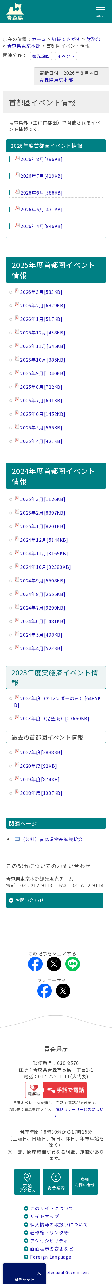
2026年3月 (41, 292)
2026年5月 (41, 209)
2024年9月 (42, 580)
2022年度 (41, 752)
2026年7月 (41, 176)
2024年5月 (41, 634)
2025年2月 (42, 512)
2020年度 (38, 765)
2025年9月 (42, 373)
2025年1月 (42, 526)
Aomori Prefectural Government (58, 1272)
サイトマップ (44, 1216)
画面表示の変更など (52, 1248)
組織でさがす (66, 39)
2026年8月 (41, 159)
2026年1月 (41, 319)
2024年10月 (45, 567)
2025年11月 (42, 346)
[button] (24, 1273)
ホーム (39, 39)
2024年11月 (44, 553)
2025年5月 (41, 427)
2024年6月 (42, 621)
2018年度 (41, 793)
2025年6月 (42, 414)
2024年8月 (42, 594)
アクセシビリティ (49, 1240)
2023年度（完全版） (55, 718)
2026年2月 (42, 305)
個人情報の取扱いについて (59, 1224)
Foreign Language (51, 1256)
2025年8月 (41, 387)
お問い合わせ (29, 900)
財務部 (93, 39)
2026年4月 (41, 226)
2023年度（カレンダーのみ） (57, 701)
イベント (65, 56)
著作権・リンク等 (49, 1232)
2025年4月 (41, 441)
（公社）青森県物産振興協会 (51, 839)
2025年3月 (42, 499)
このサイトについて (52, 1208)
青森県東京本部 (24, 45)
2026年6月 (41, 192)
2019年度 (40, 779)
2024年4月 (41, 648)
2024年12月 (44, 540)
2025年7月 (41, 400)
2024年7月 (42, 607)
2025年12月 (42, 332)
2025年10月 (42, 359)
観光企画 (40, 56)
